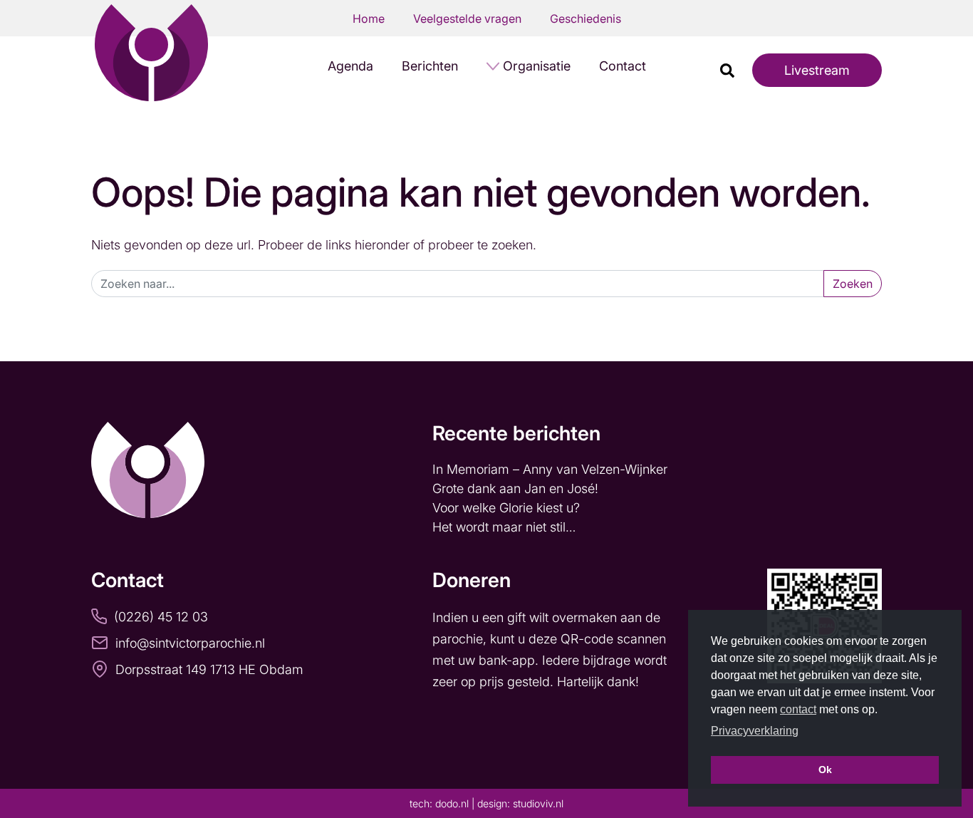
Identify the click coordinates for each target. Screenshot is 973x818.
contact (798, 709)
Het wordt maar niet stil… (505, 526)
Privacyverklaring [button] (754, 731)
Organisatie (537, 65)
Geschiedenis (585, 18)
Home (369, 18)
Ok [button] (825, 769)
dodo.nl (452, 803)
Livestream (817, 70)
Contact (622, 65)
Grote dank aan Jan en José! (517, 488)
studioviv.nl (538, 803)
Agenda (350, 65)
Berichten (430, 65)
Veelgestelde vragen (467, 18)
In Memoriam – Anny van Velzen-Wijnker (551, 469)
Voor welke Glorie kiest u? (506, 507)
